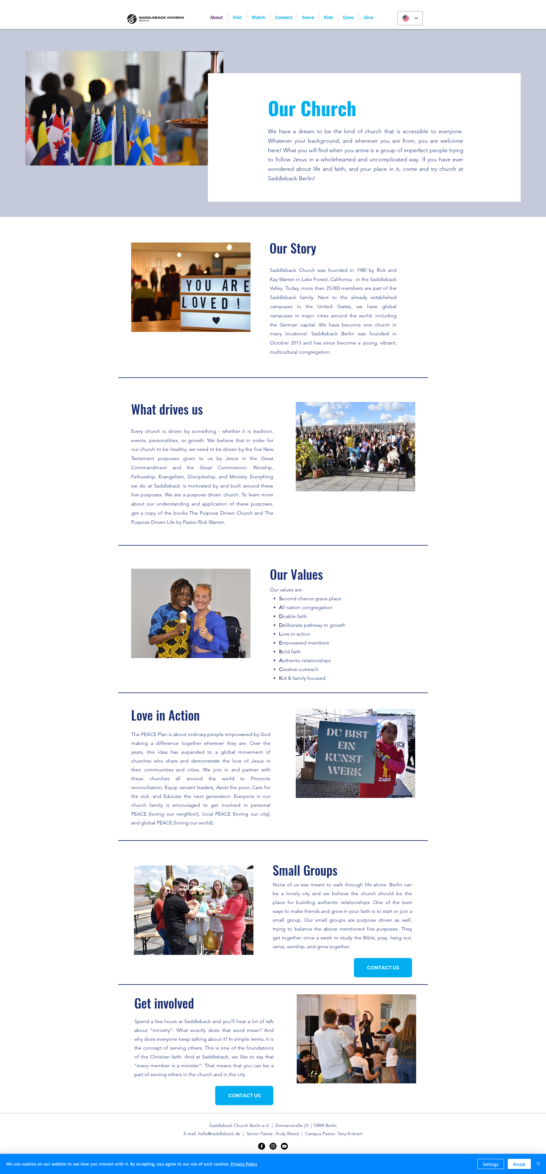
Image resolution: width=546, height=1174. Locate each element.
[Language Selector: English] (410, 18)
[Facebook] (261, 1146)
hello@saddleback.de (219, 1133)
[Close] (538, 1164)
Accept (519, 1164)
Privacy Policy (244, 1163)
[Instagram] (273, 1146)
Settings (491, 1164)
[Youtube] (284, 1146)
